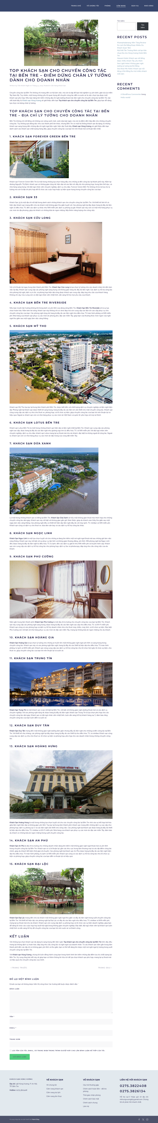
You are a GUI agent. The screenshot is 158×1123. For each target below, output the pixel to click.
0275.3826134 (133, 1091)
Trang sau (104, 968)
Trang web (15, 1039)
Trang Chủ (76, 6)
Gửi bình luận (19, 1057)
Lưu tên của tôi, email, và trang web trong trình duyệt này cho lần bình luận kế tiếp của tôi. (58, 1050)
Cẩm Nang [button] (121, 6)
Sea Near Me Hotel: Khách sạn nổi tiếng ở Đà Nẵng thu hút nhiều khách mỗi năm (132, 71)
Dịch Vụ (135, 6)
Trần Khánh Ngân (23, 85)
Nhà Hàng (148, 6)
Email (13, 1028)
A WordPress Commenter (131, 94)
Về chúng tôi (51, 1085)
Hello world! (125, 97)
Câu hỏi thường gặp (91, 1085)
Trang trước (19, 968)
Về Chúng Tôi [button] (93, 6)
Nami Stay (35, 1119)
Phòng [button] (108, 6)
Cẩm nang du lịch (53, 1092)
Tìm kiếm (121, 21)
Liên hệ (86, 1106)
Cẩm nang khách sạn (54, 1089)
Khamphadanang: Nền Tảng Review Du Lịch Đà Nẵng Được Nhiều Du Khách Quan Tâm (131, 45)
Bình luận (14, 989)
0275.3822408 (133, 1086)
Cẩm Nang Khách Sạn (58, 85)
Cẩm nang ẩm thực (54, 1096)
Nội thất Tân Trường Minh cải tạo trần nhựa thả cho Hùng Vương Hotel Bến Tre (132, 53)
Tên (12, 1016)
